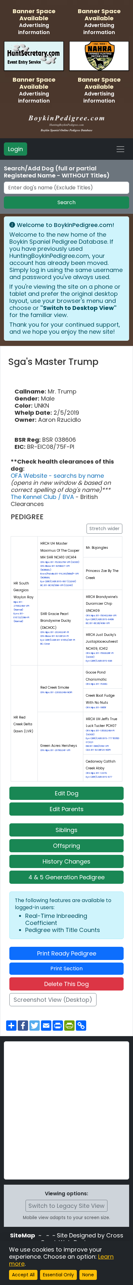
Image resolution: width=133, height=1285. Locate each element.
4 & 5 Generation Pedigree (66, 877)
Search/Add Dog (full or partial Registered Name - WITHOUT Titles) (57, 172)
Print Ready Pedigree (66, 953)
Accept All (23, 1274)
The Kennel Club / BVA (43, 497)
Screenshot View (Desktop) (53, 1000)
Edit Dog (66, 793)
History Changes (66, 861)
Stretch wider (104, 528)
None (88, 1274)
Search (66, 202)
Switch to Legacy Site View (66, 1206)
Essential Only (58, 1274)
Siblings (66, 830)
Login (15, 149)
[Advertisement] (66, 1110)
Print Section (66, 968)
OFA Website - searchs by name (57, 476)
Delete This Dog (66, 984)
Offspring (66, 846)
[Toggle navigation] (120, 149)
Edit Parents (67, 809)
